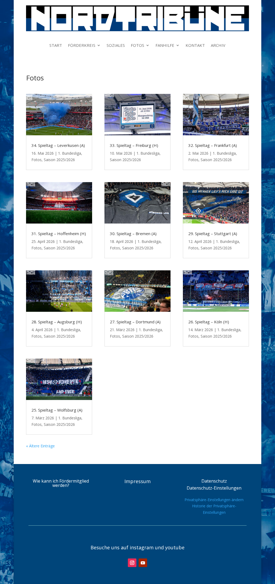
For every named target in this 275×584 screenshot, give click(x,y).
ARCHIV (218, 45)
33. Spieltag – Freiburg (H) (134, 145)
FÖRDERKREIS (81, 45)
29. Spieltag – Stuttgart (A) (212, 233)
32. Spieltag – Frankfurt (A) (212, 145)
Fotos (36, 159)
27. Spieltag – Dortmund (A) (135, 321)
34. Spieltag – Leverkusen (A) (58, 145)
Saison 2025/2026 (59, 159)
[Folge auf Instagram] (132, 562)
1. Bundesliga (69, 153)
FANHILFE (164, 45)
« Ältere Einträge (40, 445)
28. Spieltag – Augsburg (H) (56, 321)
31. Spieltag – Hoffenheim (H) (58, 233)
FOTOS (137, 45)
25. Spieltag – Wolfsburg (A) (56, 410)
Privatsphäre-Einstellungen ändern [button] (214, 499)
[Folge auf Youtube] (143, 562)
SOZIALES (116, 45)
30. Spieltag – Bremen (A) (133, 233)
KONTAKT (195, 45)
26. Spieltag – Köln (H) (208, 321)
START (55, 45)
